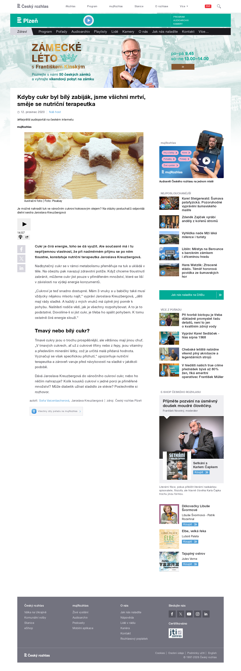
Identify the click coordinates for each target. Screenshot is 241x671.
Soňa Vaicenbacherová (54, 400)
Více (204, 31)
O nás (143, 31)
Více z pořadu (171, 309)
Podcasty (79, 623)
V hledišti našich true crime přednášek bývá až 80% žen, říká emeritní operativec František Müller (203, 371)
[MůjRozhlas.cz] (24, 127)
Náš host (55, 112)
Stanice (139, 6)
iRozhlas (71, 6)
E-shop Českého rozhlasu (181, 392)
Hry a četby (169, 153)
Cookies (160, 653)
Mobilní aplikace (83, 628)
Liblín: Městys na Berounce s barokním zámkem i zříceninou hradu (202, 253)
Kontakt (188, 31)
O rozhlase (161, 6)
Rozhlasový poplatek (134, 638)
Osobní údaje (176, 653)
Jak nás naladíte (165, 31)
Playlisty (100, 31)
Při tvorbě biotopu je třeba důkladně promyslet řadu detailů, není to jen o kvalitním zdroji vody (202, 320)
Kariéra (125, 628)
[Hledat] (219, 6)
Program (92, 6)
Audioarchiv (181, 20)
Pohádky (168, 159)
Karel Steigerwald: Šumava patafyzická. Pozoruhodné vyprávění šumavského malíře (202, 204)
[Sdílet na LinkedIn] (21, 268)
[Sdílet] (27, 237)
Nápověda (127, 617)
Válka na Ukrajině (35, 612)
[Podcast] (20, 237)
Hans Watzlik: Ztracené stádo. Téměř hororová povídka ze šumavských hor (200, 270)
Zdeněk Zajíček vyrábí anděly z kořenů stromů (200, 219)
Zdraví (22, 31)
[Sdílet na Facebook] (21, 249)
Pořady (61, 31)
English (212, 653)
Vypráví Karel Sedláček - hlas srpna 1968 (200, 335)
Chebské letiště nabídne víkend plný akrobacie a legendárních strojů (200, 353)
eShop (28, 628)
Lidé (115, 31)
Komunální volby (35, 617)
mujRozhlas (116, 6)
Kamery (178, 24)
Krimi (184, 153)
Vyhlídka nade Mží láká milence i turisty (199, 235)
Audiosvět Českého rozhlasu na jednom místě (186, 181)
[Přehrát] (24, 224)
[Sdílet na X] (21, 259)
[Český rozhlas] (32, 6)
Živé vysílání (169, 165)
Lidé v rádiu (128, 623)
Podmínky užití (196, 653)
